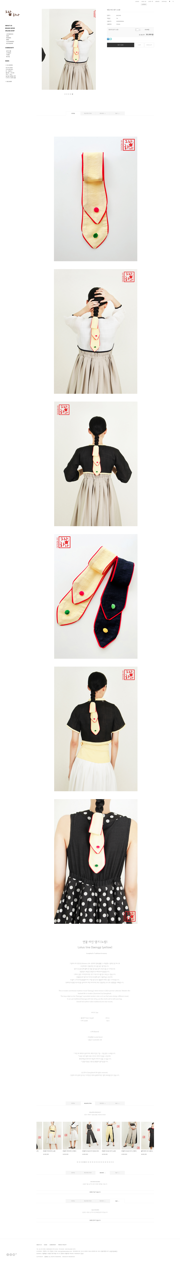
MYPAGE (164, 1)
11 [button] (96, 1162)
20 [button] (113, 1162)
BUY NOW (120, 44)
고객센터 (8, 53)
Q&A (116, 113)
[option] (81, 49)
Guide (45, 1244)
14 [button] (101, 1162)
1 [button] (65, 94)
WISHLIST (149, 44)
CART (150, 1)
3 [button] (68, 94)
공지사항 (8, 51)
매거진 (8, 56)
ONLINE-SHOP (9, 31)
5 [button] (72, 94)
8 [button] (90, 1162)
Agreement (53, 1244)
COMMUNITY (9, 48)
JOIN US (143, 1)
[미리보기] (44, 1124)
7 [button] (88, 1162)
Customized (10, 41)
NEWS (7, 61)
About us (39, 1244)
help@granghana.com (65, 1251)
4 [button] (70, 94)
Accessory (9, 43)
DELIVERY (9, 81)
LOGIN (137, 1)
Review (102, 113)
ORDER (157, 1)
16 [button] (105, 1162)
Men (7, 39)
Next (91, 51)
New (7, 36)
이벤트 (8, 54)
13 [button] (99, 1162)
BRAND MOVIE (10, 28)
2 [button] (66, 94)
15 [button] (103, 1162)
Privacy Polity (62, 1244)
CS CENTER (10, 65)
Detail (73, 113)
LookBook (9, 34)
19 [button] (111, 1162)
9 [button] (92, 1162)
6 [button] (86, 1162)
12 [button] (98, 1162)
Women (8, 38)
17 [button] (107, 1162)
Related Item (88, 113)
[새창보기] (41, 1124)
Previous (46, 51)
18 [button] (109, 1162)
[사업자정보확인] (113, 1251)
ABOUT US (8, 25)
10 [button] (94, 1162)
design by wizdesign (68, 1256)
